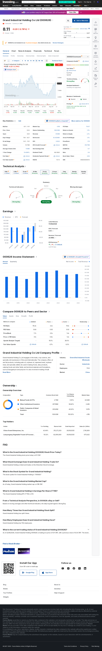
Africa (92, 8)
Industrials (86, 364)
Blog (4, 584)
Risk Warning (95, 646)
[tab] (7, 172)
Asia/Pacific (86, 8)
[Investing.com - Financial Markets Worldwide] (11, 2)
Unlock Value (83, 28)
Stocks (6, 8)
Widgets (6, 597)
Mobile (5, 589)
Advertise (57, 589)
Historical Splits (41, 56)
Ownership (20, 56)
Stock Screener (15, 8)
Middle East (78, 8)
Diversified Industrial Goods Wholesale (80, 359)
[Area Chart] (8, 61)
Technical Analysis (13, 166)
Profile (13, 56)
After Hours (31, 8)
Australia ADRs (56, 8)
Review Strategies (58, 43)
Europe (71, 8)
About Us (57, 584)
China (87, 372)
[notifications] (94, 2)
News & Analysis (24, 51)
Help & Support (59, 593)
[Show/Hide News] (47, 61)
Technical (48, 51)
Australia (23, 8)
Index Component (53, 56)
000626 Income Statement (18, 256)
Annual (5, 261)
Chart (13, 51)
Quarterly (13, 261)
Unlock (34, 344)
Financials (38, 51)
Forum (56, 51)
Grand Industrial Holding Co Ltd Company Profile (31, 352)
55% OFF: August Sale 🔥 (67, 2)
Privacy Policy (84, 646)
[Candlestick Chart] (5, 61)
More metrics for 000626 (81, 121)
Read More (6, 372)
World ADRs (47, 8)
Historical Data (30, 56)
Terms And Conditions (70, 646)
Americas (64, 8)
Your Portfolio (7, 593)
